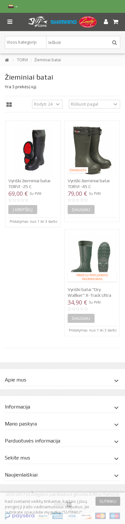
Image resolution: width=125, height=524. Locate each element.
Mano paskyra (21, 424)
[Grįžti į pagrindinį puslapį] (7, 60)
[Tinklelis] (9, 105)
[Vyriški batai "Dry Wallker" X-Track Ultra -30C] (92, 258)
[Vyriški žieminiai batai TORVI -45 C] (92, 150)
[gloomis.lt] (62, 22)
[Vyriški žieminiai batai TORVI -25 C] (32, 150)
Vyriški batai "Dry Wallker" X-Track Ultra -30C (89, 295)
